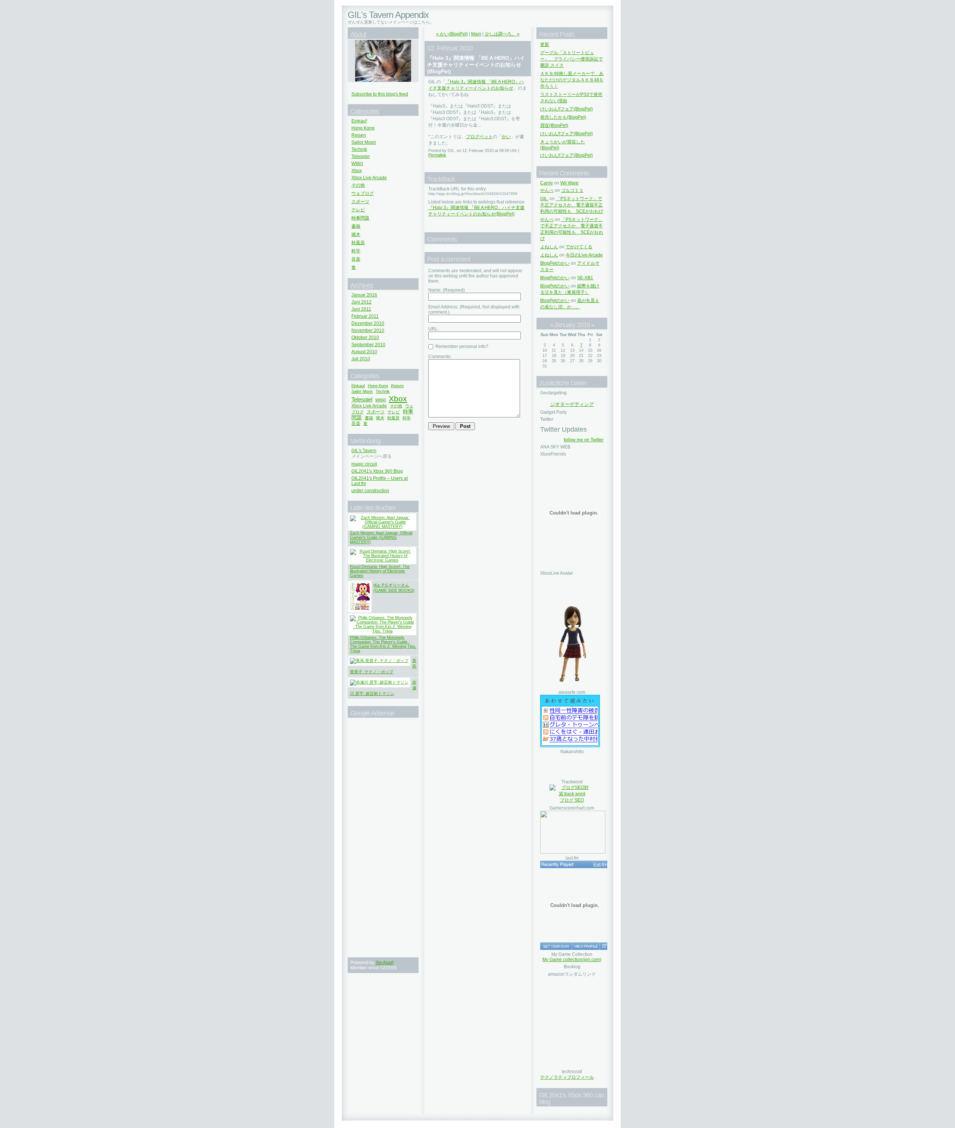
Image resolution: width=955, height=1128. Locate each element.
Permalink (437, 155)
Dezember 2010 (367, 323)
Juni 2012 (361, 302)
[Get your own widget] (556, 946)
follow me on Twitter (584, 439)
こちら (423, 22)
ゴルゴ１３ (572, 190)
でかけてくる (579, 246)
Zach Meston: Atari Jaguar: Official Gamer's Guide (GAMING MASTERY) (381, 537)
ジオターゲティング (572, 404)
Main (476, 34)
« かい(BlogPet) (452, 34)
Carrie (546, 183)
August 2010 (364, 351)
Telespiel (360, 156)
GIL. (544, 198)
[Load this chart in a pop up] (604, 946)
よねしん (549, 246)
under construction (370, 490)
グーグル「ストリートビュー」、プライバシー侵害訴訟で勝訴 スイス (571, 59)
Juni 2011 (361, 309)
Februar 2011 (365, 316)
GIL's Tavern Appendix (388, 15)
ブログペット (479, 136)
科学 (355, 251)
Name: (446, 290)
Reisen (358, 135)
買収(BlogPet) (554, 125)
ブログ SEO (572, 800)
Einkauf (359, 121)
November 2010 (367, 330)
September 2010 (368, 344)
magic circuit (364, 464)
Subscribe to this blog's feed (379, 94)
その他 (358, 185)
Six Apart (385, 962)
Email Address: (474, 309)
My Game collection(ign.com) (571, 959)
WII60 (357, 163)
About (358, 34)
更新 (544, 44)
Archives (361, 285)
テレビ (358, 209)
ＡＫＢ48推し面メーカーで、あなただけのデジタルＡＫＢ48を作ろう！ (572, 80)
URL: (433, 329)
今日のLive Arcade (584, 255)
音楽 (355, 259)
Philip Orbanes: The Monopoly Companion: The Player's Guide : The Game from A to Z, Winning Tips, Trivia (383, 644)
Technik (359, 149)
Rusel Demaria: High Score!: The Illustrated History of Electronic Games (380, 571)
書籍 (355, 226)
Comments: (439, 356)
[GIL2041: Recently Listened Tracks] (574, 864)
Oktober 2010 (365, 337)
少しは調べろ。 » (502, 34)
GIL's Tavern (363, 450)
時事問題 (360, 218)
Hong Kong (363, 128)
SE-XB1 (585, 277)
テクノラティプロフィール (567, 1077)
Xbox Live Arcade (369, 177)
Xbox (356, 170)
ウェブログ (362, 193)
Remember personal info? (461, 346)
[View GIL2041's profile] (585, 946)
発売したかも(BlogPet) (563, 117)
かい (506, 136)
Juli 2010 (360, 358)
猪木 (355, 234)
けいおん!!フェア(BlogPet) (566, 109)
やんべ (547, 190)
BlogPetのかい (555, 263)
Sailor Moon (363, 142)
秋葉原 (358, 242)
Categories (364, 111)
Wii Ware (569, 183)
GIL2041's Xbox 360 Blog (377, 471)
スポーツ (360, 201)
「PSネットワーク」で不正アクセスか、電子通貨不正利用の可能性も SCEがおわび (571, 205)
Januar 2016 (364, 295)
